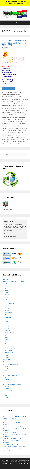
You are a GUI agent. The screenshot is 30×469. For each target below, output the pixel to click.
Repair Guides (7, 359)
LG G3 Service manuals (13, 137)
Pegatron (7, 330)
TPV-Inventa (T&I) (10, 348)
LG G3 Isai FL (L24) (12, 128)
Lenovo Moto (8, 391)
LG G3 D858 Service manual (15, 115)
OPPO (6, 393)
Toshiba (7, 344)
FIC (6, 301)
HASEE (7, 310)
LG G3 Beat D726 (15, 99)
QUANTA (7, 335)
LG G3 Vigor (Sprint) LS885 (17, 141)
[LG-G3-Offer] (14, 63)
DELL (6, 297)
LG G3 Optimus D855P (14, 132)
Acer (6, 283)
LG (5, 92)
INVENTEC (8, 317)
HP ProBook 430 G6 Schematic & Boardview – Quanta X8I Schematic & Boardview (14, 440)
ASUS (6, 288)
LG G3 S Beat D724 (15, 135)
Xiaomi (7, 357)
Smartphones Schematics (10, 375)
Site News (6, 362)
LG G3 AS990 (17, 97)
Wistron (7, 355)
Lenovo (7, 388)
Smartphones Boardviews (10, 364)
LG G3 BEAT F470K (14, 101)
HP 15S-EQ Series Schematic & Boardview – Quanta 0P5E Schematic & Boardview (14, 428)
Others (7, 328)
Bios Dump (6, 279)
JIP (6, 319)
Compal (7, 294)
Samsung (7, 337)
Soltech (7, 339)
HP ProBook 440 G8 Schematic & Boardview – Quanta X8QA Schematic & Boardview (14, 434)
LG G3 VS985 (16, 144)
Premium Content (10, 333)
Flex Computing (9, 303)
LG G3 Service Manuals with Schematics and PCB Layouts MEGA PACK (14, 43)
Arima (6, 286)
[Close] (28, 3)
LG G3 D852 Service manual (10, 110)
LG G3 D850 (14, 108)
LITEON (7, 326)
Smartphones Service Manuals (11, 94)
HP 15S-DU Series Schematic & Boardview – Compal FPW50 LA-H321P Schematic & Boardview (14, 416)
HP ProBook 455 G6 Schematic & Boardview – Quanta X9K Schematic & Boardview (14, 422)
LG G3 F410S (16, 126)
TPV (6, 346)
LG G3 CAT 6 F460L (17, 106)
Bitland (7, 290)
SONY (6, 341)
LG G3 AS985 (8, 97)
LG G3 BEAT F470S (16, 103)
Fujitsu (7, 308)
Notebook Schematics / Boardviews (16, 92)
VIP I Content (8, 350)
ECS (6, 299)
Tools (4, 400)
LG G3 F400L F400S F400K (15, 121)
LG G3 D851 (22, 108)
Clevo (6, 292)
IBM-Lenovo (8, 315)
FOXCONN (8, 306)
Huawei (7, 366)
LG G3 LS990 (12, 130)
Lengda (7, 321)
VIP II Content (9, 353)
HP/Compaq (8, 312)
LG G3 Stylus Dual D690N (17, 139)
